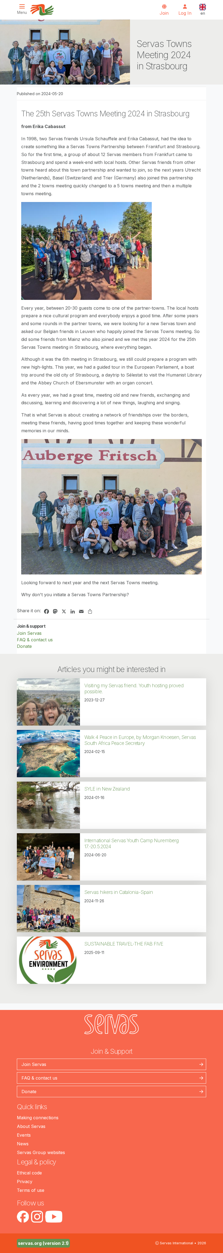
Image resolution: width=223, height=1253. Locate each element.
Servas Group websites (41, 1152)
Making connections (37, 1117)
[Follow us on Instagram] (37, 1217)
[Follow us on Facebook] (23, 1217)
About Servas (31, 1126)
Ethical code (29, 1173)
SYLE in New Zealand (107, 789)
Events (24, 1135)
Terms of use (30, 1190)
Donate (24, 646)
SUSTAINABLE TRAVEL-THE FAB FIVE (123, 944)
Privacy (24, 1181)
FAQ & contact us (35, 639)
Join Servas (29, 633)
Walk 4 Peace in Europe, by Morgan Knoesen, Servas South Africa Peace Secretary (140, 740)
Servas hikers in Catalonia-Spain (118, 892)
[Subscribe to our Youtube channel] (53, 1217)
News (23, 1143)
